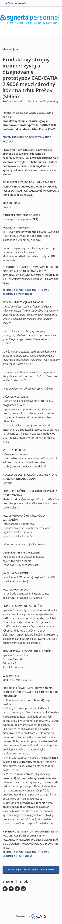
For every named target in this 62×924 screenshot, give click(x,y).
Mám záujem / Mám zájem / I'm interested (31, 869)
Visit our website (17, 3)
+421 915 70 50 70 (20, 680)
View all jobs (10, 49)
